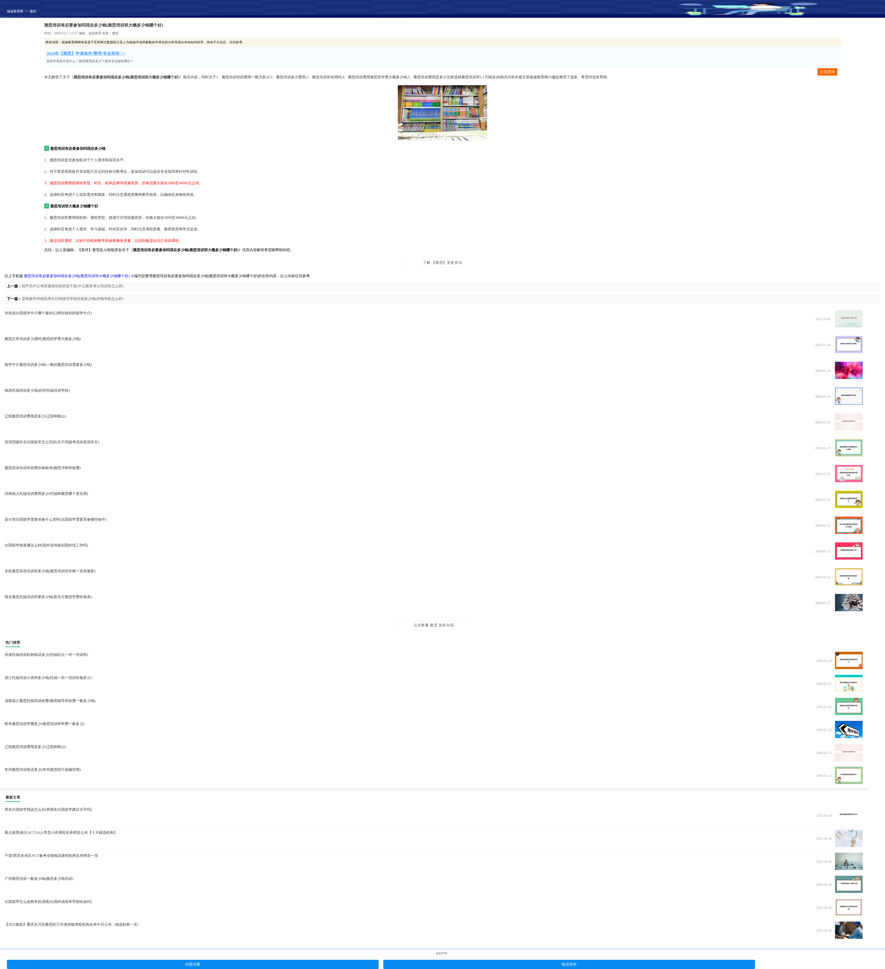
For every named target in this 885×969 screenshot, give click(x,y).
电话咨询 (569, 964)
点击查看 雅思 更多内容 (433, 625)
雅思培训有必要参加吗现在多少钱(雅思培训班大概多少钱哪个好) (77, 276)
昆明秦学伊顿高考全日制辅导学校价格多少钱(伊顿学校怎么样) (73, 299)
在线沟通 (192, 964)
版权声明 (441, 953)
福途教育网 (15, 11)
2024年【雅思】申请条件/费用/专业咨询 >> (86, 53)
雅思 (33, 11)
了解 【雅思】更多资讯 (442, 262)
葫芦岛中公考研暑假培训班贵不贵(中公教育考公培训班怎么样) (73, 286)
